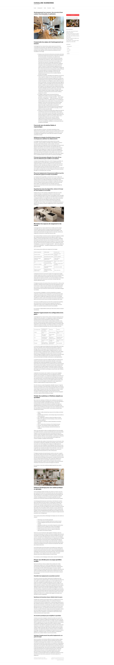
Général (68, 53)
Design (68, 51)
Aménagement (69, 46)
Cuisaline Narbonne (44, 3)
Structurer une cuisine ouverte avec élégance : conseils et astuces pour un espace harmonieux (57, 658)
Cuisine (68, 48)
